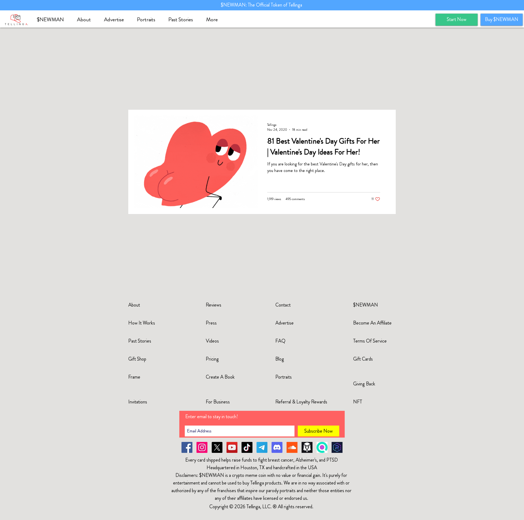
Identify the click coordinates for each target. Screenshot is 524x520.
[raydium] (337, 447)
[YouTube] (232, 447)
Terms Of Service (370, 340)
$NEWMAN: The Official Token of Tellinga (262, 4)
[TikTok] (247, 447)
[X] (217, 447)
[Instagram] (201, 447)
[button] (86, 20)
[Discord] (277, 447)
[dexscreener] (307, 447)
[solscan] (322, 447)
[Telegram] (262, 447)
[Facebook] (186, 447)
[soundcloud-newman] (292, 447)
